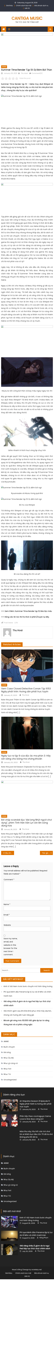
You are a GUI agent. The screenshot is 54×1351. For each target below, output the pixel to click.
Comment (9, 879)
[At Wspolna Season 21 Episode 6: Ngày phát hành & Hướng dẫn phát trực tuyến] (9, 1105)
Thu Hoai (24, 73)
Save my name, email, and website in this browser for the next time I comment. (10, 946)
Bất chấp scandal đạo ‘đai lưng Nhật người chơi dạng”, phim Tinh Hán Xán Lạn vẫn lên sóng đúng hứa (26, 822)
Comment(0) (37, 73)
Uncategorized (10, 1079)
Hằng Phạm (43, 1238)
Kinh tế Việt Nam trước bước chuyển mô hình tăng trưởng (28, 986)
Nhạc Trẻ (7, 1074)
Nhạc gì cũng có (11, 1063)
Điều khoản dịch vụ (41, 5)
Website (7, 925)
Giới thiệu (9, 5)
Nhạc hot (7, 1068)
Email (7, 915)
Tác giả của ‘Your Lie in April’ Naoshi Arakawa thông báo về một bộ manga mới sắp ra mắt (47, 853)
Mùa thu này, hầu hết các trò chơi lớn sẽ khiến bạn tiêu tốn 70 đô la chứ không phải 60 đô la (36, 1134)
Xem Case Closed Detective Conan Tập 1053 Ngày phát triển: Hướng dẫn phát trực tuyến (26, 690)
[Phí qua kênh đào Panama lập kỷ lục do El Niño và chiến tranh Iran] (9, 1236)
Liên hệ (27, 8)
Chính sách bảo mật (23, 5)
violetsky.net (37, 1269)
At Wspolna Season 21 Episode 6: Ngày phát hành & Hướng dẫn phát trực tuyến (35, 1104)
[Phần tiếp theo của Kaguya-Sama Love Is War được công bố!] (9, 1120)
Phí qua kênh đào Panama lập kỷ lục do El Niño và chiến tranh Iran (27, 994)
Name (7, 904)
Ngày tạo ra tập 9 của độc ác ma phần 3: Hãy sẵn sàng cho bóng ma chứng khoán (26, 757)
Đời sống (7, 1052)
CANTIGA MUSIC (27, 18)
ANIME (4, 67)
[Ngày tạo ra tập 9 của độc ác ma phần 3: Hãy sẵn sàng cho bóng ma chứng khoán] (27, 733)
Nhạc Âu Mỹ (9, 1058)
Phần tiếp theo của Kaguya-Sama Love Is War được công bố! (35, 1117)
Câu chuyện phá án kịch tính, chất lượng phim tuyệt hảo (9, 853)
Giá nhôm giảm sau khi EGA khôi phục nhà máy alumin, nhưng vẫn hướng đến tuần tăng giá (27, 1013)
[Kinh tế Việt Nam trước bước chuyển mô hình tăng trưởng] (9, 1222)
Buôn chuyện (9, 1047)
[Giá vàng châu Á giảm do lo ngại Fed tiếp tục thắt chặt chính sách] (9, 1249)
